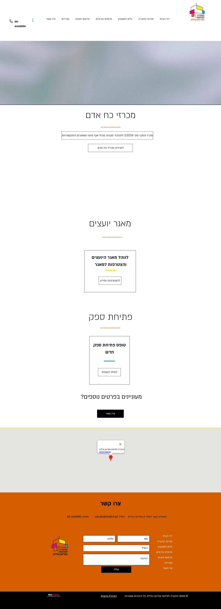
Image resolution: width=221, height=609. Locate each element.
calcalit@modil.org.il (106, 516)
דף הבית (167, 536)
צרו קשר (167, 568)
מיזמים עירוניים (164, 552)
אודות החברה (164, 541)
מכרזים (168, 563)
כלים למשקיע (165, 547)
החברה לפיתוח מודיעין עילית (162, 596)
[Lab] (11, 21)
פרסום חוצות (165, 557)
